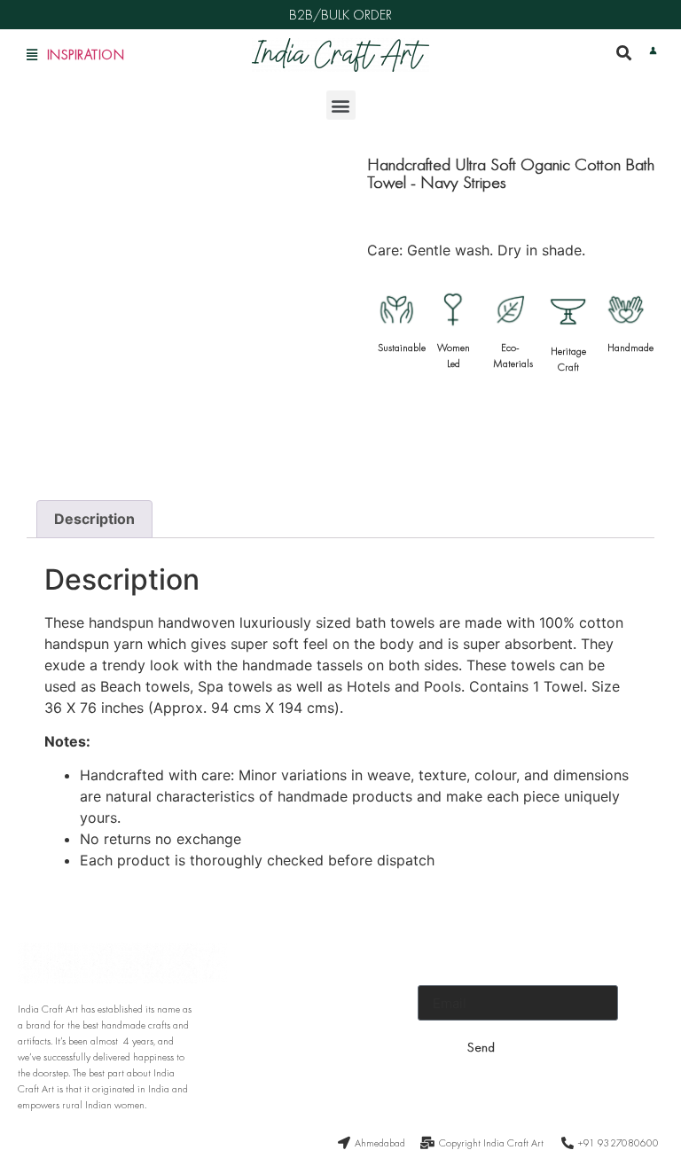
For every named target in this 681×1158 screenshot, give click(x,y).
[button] (341, 105)
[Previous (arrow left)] (31, 579)
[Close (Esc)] (622, 19)
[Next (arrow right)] (650, 579)
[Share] (583, 19)
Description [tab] (94, 519)
